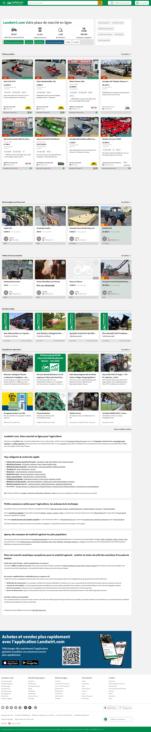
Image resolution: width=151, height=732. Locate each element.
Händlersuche (5, 688)
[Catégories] (25, 707)
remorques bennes (21, 472)
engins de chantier (56, 509)
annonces (29, 42)
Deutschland (113, 686)
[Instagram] (7, 707)
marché (63, 444)
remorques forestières (45, 467)
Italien (111, 693)
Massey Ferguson (26, 542)
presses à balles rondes (49, 464)
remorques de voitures (35, 472)
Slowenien (112, 696)
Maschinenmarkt (6, 681)
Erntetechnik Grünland (62, 684)
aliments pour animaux (105, 29)
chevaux (49, 513)
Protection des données (63, 715)
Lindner (115, 539)
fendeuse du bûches (59, 467)
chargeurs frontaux (22, 486)
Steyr (98, 539)
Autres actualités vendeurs (122, 429)
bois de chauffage (109, 509)
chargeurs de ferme (34, 484)
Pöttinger (60, 542)
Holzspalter (31, 693)
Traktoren (31, 681)
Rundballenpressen (34, 686)
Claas (60, 462)
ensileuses (71, 481)
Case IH (120, 539)
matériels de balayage (48, 484)
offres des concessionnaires (14, 42)
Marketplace (39, 42)
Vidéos (68, 42)
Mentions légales (7, 719)
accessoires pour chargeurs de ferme (63, 486)
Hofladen (58, 698)
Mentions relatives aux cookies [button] (43, 715)
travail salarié (121, 513)
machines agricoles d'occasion (77, 441)
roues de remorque (40, 477)
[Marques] (29, 707)
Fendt (46, 462)
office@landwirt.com (39, 610)
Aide (5, 723)
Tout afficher (125, 54)
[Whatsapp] (20, 708)
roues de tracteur (28, 477)
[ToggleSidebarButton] (4, 3)
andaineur (33, 464)
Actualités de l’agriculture (11, 349)
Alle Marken (5, 696)
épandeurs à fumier (55, 479)
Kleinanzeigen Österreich (117, 684)
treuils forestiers (33, 467)
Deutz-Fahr (85, 698)
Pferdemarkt (59, 691)
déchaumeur (25, 469)
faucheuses (25, 464)
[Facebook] (11, 707)
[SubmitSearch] (100, 3)
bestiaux (43, 513)
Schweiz (111, 691)
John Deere (40, 462)
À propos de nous (7, 715)
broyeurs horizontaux (27, 474)
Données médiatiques (22, 715)
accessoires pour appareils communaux (95, 519)
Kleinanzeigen (5, 686)
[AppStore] (10, 662)
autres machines (119, 519)
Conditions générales (81, 715)
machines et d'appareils (39, 539)
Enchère (76, 42)
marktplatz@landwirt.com (96, 729)
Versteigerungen (6, 691)
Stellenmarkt (59, 696)
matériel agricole (103, 23)
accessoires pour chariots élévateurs (87, 486)
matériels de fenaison (76, 509)
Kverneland (67, 542)
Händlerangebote (6, 684)
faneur (39, 464)
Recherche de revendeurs (55, 42)
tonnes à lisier (43, 479)
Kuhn (50, 542)
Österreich (112, 681)
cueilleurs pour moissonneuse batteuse (55, 481)
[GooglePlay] (30, 662)
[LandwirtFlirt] (35, 707)
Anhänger (31, 698)
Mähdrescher (32, 684)
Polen (110, 698)
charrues (33, 469)
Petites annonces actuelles (12, 255)
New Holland (53, 462)
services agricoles (104, 40)
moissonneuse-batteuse (34, 481)
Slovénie (94, 566)
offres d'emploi (99, 513)
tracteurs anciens (67, 462)
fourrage (98, 509)
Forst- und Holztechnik (62, 686)
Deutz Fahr (44, 542)
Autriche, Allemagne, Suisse (72, 566)
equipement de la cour (68, 519)
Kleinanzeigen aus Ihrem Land (13, 202)
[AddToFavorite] (30, 62)
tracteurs (65, 509)
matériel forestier (117, 23)
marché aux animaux (105, 34)
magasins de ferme (89, 509)
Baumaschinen (33, 696)
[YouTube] (2, 707)
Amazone (75, 542)
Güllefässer (31, 691)
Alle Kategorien (6, 693)
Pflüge (30, 688)
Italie (83, 566)
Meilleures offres (8, 54)
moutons (56, 513)
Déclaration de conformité (24, 719)
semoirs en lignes (40, 474)
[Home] (15, 3)
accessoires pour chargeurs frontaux (39, 486)
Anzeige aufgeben (6, 698)
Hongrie (87, 566)
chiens (61, 513)
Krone (54, 542)
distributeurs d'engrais (31, 479)
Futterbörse (58, 693)
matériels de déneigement (64, 484)
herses (19, 469)
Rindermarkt (59, 688)
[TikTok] (15, 707)
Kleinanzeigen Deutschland (117, 688)
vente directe (119, 34)
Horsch (82, 542)
